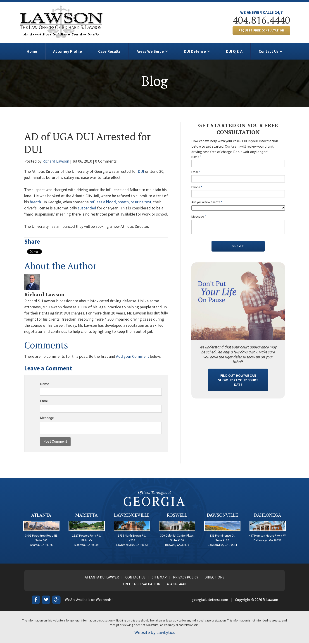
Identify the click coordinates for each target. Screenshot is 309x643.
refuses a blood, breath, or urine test (120, 201)
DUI (141, 171)
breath (35, 201)
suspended (87, 208)
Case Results (109, 51)
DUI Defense (195, 51)
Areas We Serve (150, 51)
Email (44, 401)
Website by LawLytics (154, 632)
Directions (214, 577)
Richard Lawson (55, 161)
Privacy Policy (185, 577)
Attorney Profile (67, 51)
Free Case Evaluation (141, 584)
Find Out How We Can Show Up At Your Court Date (238, 380)
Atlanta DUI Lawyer (102, 577)
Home (32, 51)
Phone (196, 187)
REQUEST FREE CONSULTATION (261, 30)
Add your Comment (132, 356)
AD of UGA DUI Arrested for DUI (87, 143)
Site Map (159, 577)
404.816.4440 (261, 20)
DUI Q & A (234, 51)
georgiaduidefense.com (210, 599)
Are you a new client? (206, 202)
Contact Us (268, 51)
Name (44, 384)
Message (47, 418)
